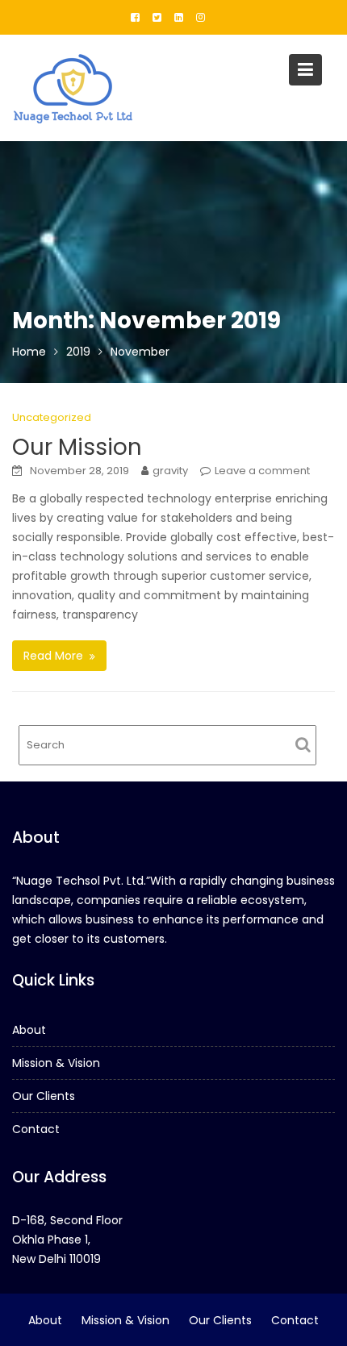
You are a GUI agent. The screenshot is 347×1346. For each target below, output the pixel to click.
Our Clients (43, 1096)
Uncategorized (51, 417)
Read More (53, 656)
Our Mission (77, 447)
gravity (170, 470)
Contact (36, 1129)
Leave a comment (262, 470)
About (29, 1030)
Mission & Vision (56, 1063)
